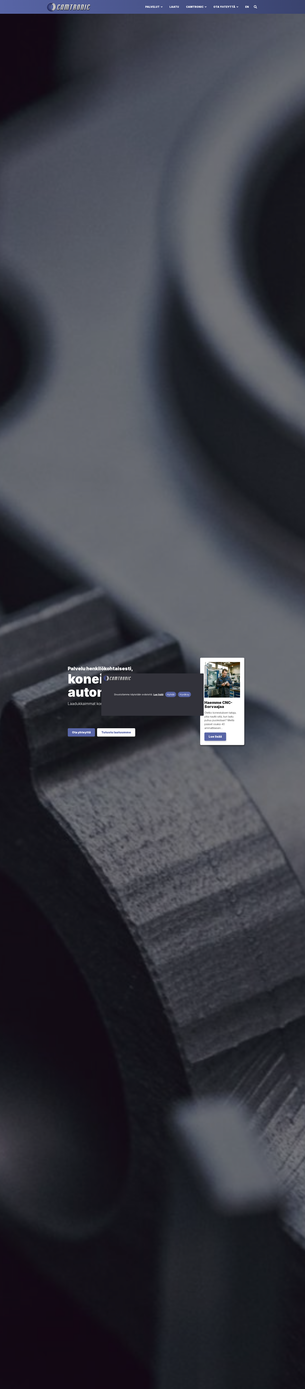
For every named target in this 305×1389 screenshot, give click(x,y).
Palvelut (152, 6)
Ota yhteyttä (224, 6)
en (247, 6)
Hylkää (171, 694)
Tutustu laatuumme (116, 732)
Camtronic (195, 6)
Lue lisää (158, 694)
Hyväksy (184, 694)
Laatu (174, 6)
